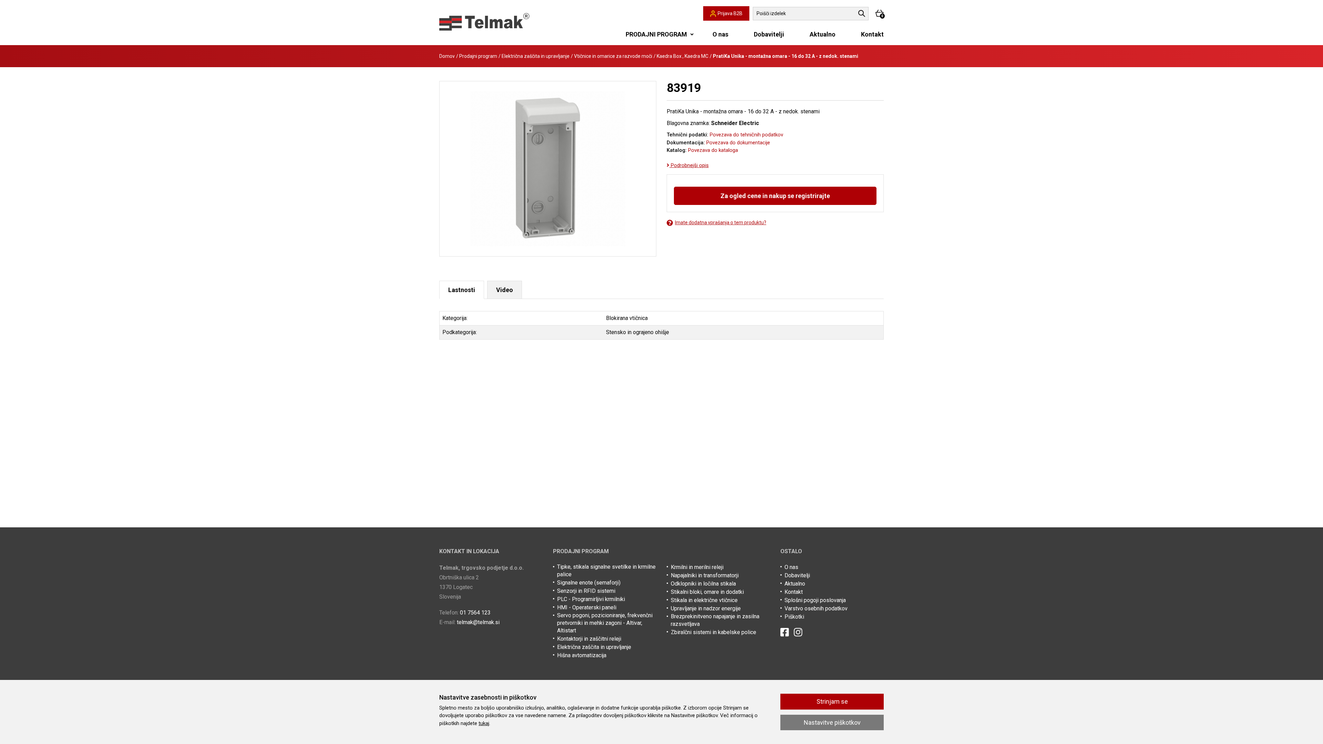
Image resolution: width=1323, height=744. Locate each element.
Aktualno (822, 34)
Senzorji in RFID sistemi (586, 591)
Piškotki (794, 616)
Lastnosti (461, 289)
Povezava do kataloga (713, 150)
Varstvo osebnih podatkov (816, 608)
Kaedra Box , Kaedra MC (682, 56)
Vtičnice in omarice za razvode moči (613, 56)
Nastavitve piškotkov (832, 722)
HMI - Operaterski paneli (586, 607)
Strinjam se (832, 701)
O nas (720, 34)
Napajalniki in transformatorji (705, 575)
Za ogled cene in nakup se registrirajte (775, 195)
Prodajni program (478, 56)
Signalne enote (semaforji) (589, 582)
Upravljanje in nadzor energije (706, 608)
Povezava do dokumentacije (738, 143)
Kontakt (872, 34)
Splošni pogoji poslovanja (815, 600)
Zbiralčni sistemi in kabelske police (713, 632)
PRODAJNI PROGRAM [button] (656, 34)
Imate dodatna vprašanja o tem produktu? (720, 222)
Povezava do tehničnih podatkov (746, 135)
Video (504, 289)
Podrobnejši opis (689, 165)
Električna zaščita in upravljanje (536, 56)
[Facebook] (784, 632)
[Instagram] (798, 632)
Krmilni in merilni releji (697, 567)
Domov (447, 56)
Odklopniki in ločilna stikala (703, 583)
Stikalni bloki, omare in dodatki (707, 592)
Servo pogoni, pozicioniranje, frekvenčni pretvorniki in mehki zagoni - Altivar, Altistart (605, 623)
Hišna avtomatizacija (581, 655)
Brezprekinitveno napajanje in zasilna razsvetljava (715, 620)
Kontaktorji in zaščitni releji (589, 639)
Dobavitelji (769, 34)
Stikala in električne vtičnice (704, 600)
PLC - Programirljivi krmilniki (591, 599)
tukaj (484, 723)
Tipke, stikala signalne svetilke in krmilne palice (606, 571)
